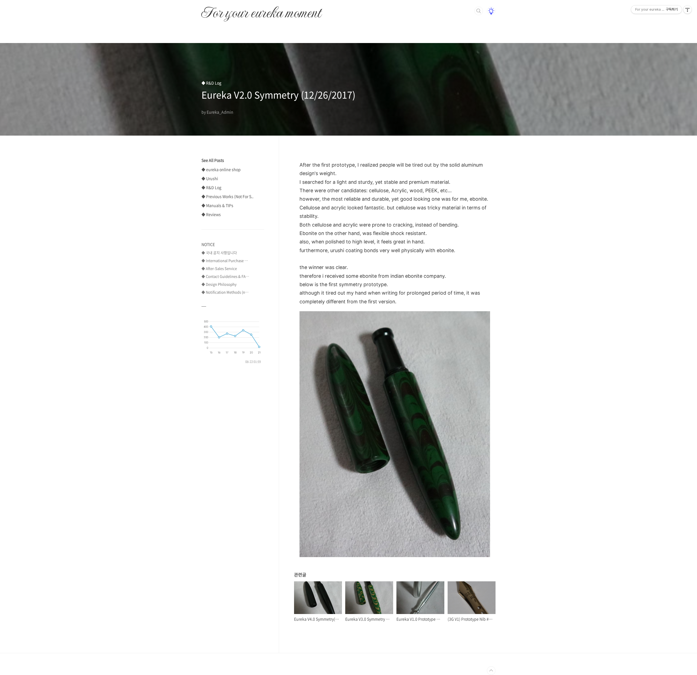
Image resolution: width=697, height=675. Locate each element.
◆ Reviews (211, 214)
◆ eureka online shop (221, 169)
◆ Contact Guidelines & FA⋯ (225, 276)
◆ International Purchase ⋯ (224, 260)
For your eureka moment (260, 9)
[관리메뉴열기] (687, 9)
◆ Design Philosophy (219, 284)
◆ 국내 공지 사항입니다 (219, 252)
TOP (491, 670)
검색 (479, 11)
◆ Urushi (209, 178)
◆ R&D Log (211, 187)
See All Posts (212, 160)
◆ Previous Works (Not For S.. (227, 196)
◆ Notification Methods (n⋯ (225, 292)
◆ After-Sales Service (219, 268)
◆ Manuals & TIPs (217, 205)
